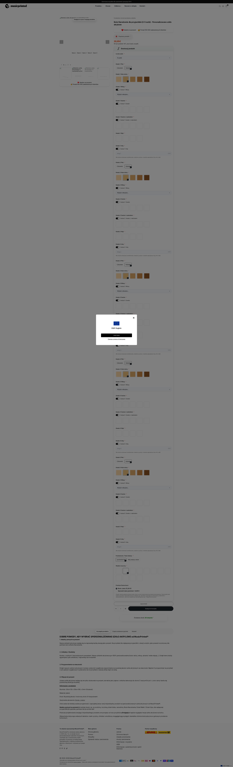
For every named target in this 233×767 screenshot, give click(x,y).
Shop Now (116, 335)
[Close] (134, 318)
